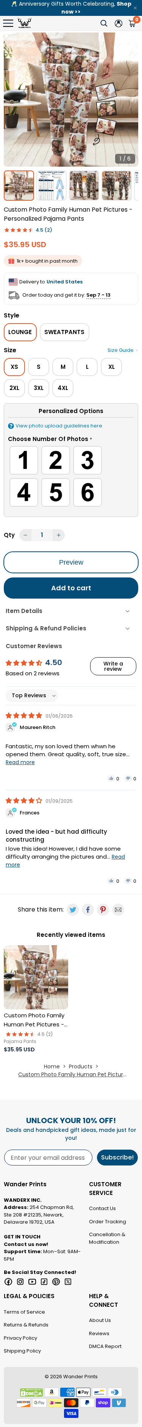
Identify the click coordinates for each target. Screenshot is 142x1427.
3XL (39, 388)
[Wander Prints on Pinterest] (56, 1281)
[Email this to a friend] (118, 909)
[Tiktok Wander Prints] (44, 1281)
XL (111, 367)
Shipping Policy (22, 1350)
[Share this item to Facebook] (88, 909)
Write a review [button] (113, 666)
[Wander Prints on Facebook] (8, 1281)
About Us (100, 1320)
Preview (71, 562)
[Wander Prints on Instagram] (20, 1281)
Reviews (99, 1333)
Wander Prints (80, 1376)
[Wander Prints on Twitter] (68, 1281)
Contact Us (102, 1208)
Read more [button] (20, 762)
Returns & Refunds (26, 1324)
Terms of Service (24, 1312)
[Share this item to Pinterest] (103, 909)
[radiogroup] (71, 478)
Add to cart (71, 588)
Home (52, 1066)
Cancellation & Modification (107, 1238)
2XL (14, 388)
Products (80, 1066)
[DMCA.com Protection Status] (31, 1392)
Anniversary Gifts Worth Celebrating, (71, 7)
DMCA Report (105, 1346)
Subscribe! (117, 1157)
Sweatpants (64, 332)
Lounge (20, 332)
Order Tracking (107, 1221)
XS (14, 367)
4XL (63, 388)
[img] (25, 715)
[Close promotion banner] (135, 7)
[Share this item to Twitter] (72, 909)
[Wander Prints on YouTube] (32, 1281)
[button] (71, 440)
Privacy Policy (20, 1338)
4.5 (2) (44, 230)
